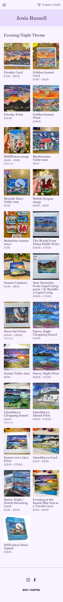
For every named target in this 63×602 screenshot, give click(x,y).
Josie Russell (31, 18)
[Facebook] (34, 579)
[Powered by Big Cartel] (31, 590)
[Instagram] (28, 579)
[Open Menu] (4, 5)
